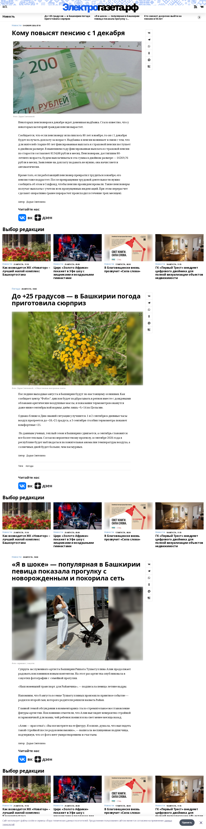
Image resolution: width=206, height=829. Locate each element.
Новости (17, 25)
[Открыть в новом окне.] (25, 217)
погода (29, 466)
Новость (8, 16)
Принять (187, 822)
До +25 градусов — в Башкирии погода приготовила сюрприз (67, 17)
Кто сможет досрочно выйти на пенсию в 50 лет (162, 17)
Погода (16, 288)
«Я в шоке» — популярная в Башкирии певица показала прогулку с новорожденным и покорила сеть (116, 17)
